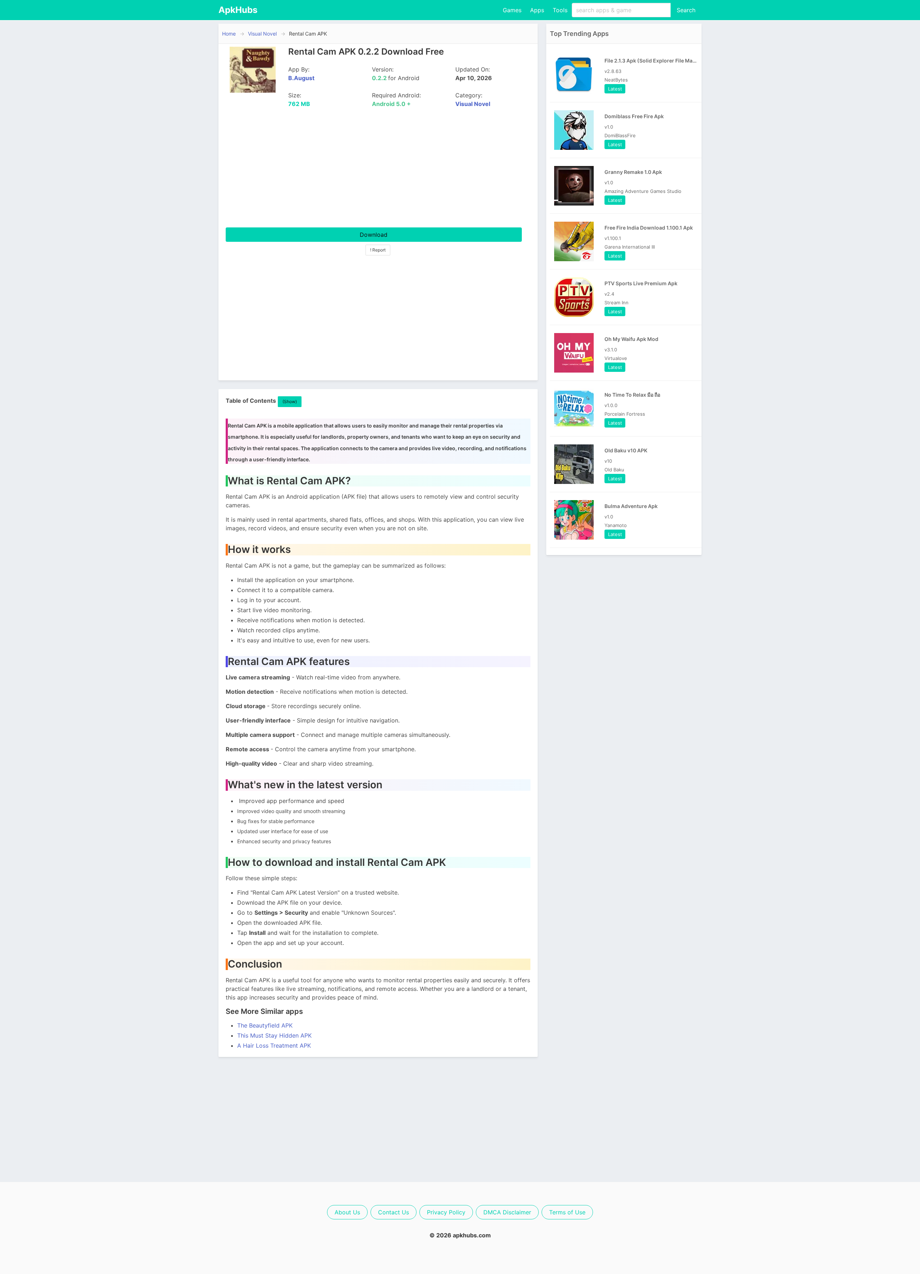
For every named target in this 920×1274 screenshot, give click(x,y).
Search (686, 10)
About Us (347, 1212)
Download (373, 234)
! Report (378, 250)
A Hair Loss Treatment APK (274, 1045)
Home (229, 34)
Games (512, 10)
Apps (537, 10)
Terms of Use (567, 1212)
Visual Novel (262, 34)
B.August (301, 78)
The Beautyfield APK (265, 1025)
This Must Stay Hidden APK (274, 1035)
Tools (560, 10)
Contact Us (393, 1212)
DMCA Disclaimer (507, 1212)
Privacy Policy (446, 1212)
